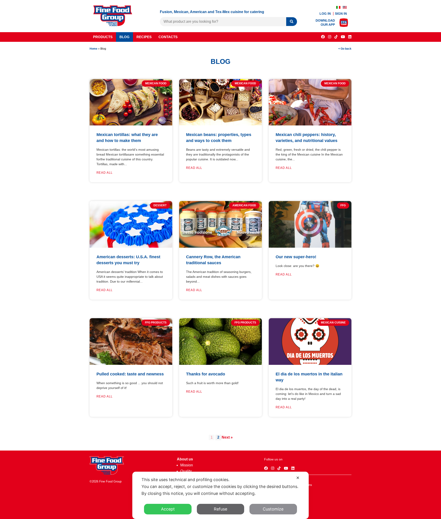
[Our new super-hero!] (310, 246)
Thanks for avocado (205, 374)
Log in (325, 13)
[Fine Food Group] (113, 25)
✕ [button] (298, 477)
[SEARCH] (291, 21)
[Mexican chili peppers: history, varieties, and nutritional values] (310, 124)
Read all (104, 172)
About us (185, 459)
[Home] (107, 473)
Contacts (168, 37)
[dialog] (220, 495)
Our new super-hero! (296, 257)
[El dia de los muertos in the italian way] (310, 364)
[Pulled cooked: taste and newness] (131, 364)
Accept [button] (168, 509)
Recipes (144, 37)
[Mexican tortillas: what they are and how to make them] (131, 124)
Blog (124, 37)
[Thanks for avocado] (220, 364)
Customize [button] (273, 509)
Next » (227, 437)
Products (103, 37)
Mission (186, 465)
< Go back (344, 48)
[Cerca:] (223, 21)
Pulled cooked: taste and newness (130, 374)
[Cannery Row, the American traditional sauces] (220, 246)
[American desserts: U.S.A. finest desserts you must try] (131, 246)
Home (93, 48)
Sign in (341, 13)
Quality (186, 471)
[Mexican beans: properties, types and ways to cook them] (220, 124)
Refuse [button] (220, 509)
